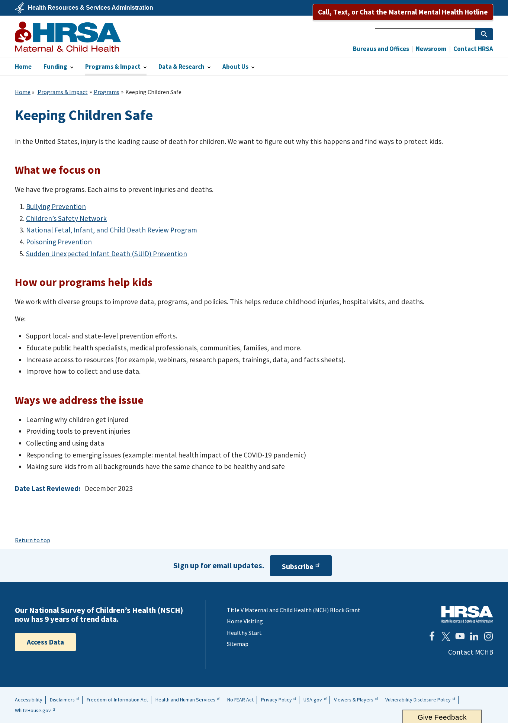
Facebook (432, 636)
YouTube (460, 636)
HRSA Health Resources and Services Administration (467, 614)
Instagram (488, 636)
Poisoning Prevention (59, 241)
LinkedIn (474, 636)
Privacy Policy (276, 699)
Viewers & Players (353, 699)
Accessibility (28, 699)
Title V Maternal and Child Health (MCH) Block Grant (293, 610)
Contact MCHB (470, 652)
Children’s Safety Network (66, 218)
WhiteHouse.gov (33, 710)
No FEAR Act (240, 699)
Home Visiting (245, 621)
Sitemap (237, 644)
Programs (106, 92)
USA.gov (312, 699)
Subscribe (298, 566)
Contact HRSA (472, 49)
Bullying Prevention (56, 206)
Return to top (32, 540)
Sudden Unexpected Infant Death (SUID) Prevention (106, 253)
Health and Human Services (185, 699)
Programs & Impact (63, 92)
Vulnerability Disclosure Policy (418, 699)
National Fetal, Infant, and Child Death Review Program (111, 229)
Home (22, 92)
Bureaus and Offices (381, 49)
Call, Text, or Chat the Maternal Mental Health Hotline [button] (403, 11)
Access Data (45, 641)
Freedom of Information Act (117, 699)
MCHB (68, 37)
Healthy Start (244, 632)
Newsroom (431, 49)
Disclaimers (62, 699)
